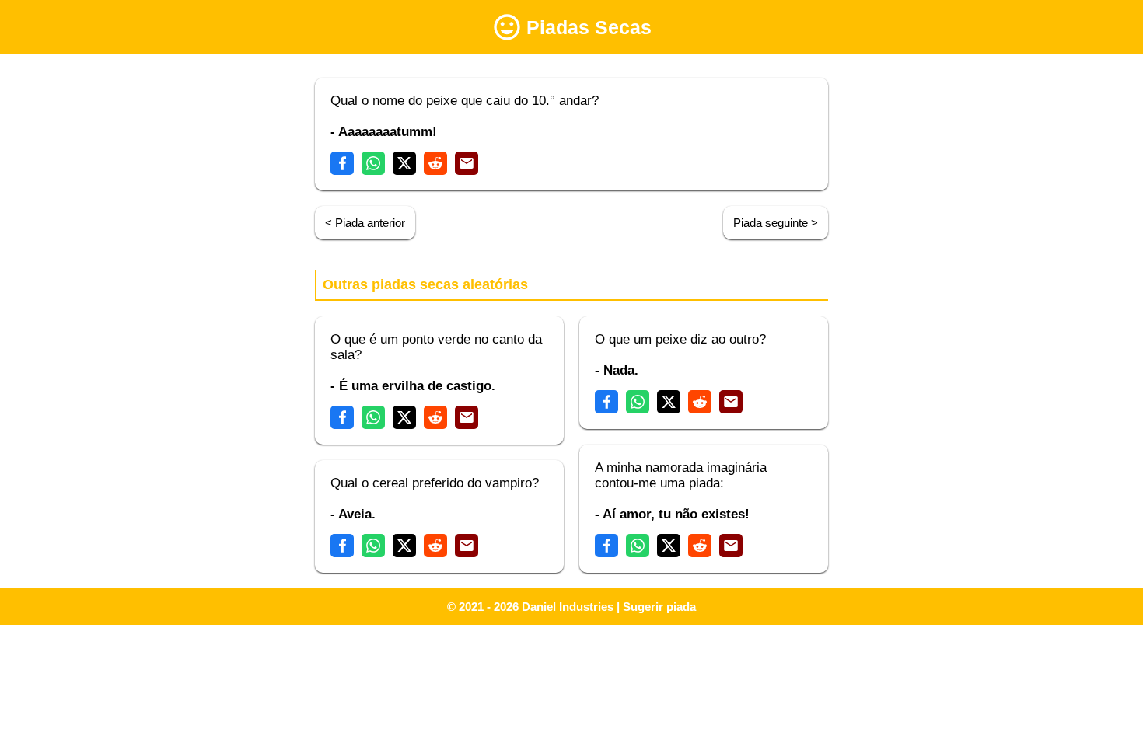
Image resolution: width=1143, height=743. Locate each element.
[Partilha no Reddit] (435, 163)
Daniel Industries (567, 606)
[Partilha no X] (404, 163)
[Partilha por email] (466, 163)
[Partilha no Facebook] (342, 163)
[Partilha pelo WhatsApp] (373, 163)
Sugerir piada (659, 606)
